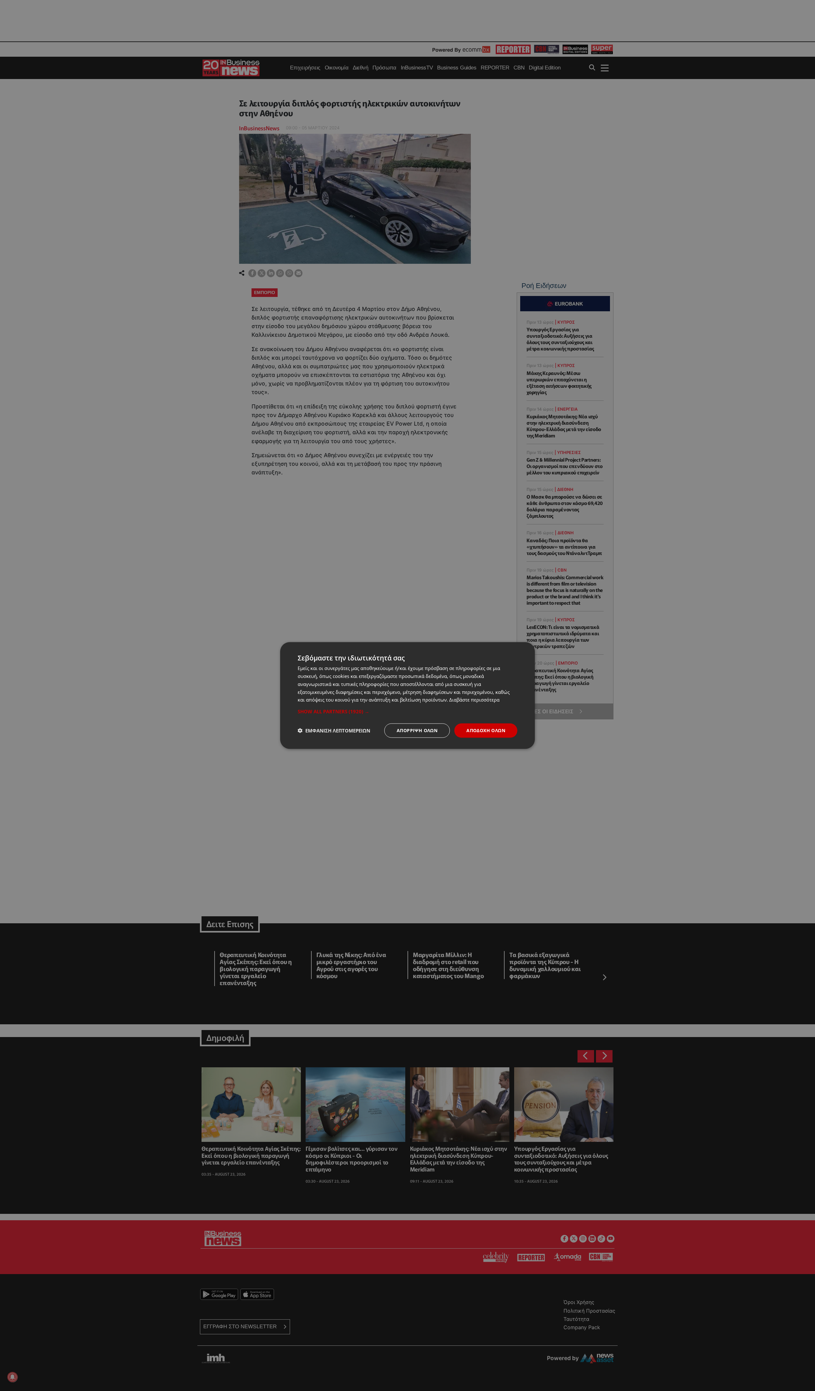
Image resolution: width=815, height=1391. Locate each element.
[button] (407, 711)
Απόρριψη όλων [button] (417, 730)
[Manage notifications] (12, 1377)
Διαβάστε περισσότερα (474, 699)
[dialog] (407, 695)
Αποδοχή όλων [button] (485, 730)
